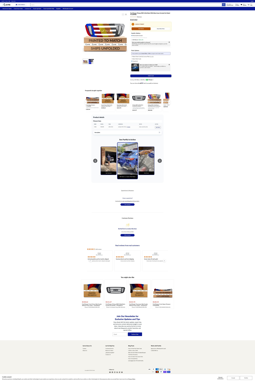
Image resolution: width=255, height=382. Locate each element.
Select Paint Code (136, 59)
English (252, 1)
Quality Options (135, 33)
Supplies (58, 8)
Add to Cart (151, 75)
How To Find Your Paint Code (135, 348)
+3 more (128, 126)
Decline (246, 378)
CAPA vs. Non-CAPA (133, 350)
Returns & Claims (7, 8)
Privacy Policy (131, 379)
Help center (13, 1)
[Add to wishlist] (126, 14)
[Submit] (223, 4)
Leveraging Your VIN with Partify (135, 360)
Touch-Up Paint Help (48, 8)
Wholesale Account (68, 8)
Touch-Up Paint (37, 8)
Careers (84, 348)
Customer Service (109, 348)
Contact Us (28, 8)
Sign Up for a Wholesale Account (158, 348)
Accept (233, 378)
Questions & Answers (127, 190)
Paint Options (135, 50)
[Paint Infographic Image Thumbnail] (91, 61)
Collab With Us (154, 350)
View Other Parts (160, 28)
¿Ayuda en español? (109, 352)
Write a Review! (127, 235)
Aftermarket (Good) (137, 35)
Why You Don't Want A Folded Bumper (137, 352)
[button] (90, 260)
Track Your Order (18, 8)
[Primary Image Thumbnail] (85, 61)
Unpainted (135, 61)
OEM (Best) (137, 39)
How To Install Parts (133, 358)
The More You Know (133, 354)
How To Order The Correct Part (135, 356)
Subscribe (134, 334)
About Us (85, 350)
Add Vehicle (141, 28)
